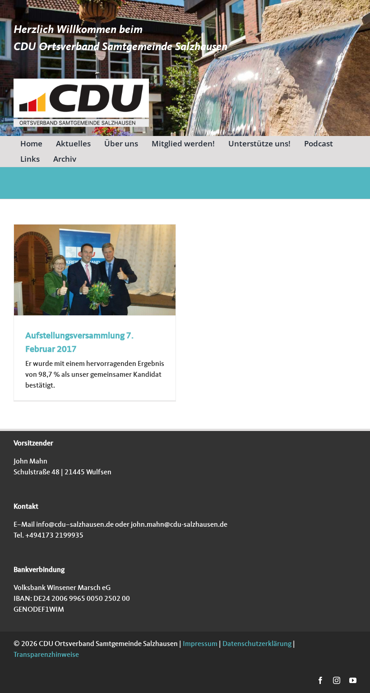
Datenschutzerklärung (256, 644)
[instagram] (336, 680)
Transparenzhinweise (46, 655)
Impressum (199, 644)
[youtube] (352, 680)
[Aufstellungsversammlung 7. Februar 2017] (95, 270)
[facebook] (320, 680)
